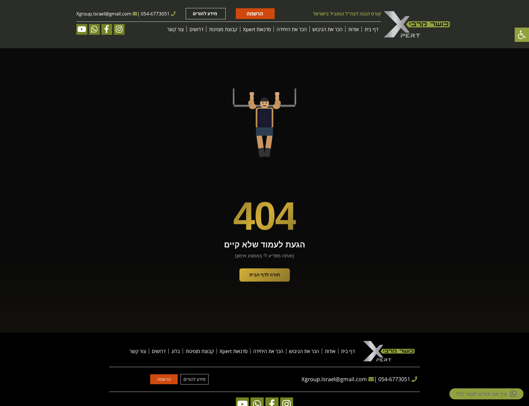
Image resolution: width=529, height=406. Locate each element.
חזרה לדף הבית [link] (264, 275)
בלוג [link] (175, 351)
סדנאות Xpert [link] (257, 29)
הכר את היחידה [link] (292, 29)
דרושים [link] (196, 29)
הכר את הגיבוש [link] (327, 29)
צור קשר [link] (175, 29)
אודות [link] (353, 29)
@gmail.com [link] (118, 13)
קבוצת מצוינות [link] (223, 29)
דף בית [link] (371, 29)
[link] (522, 35)
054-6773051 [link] (155, 13)
